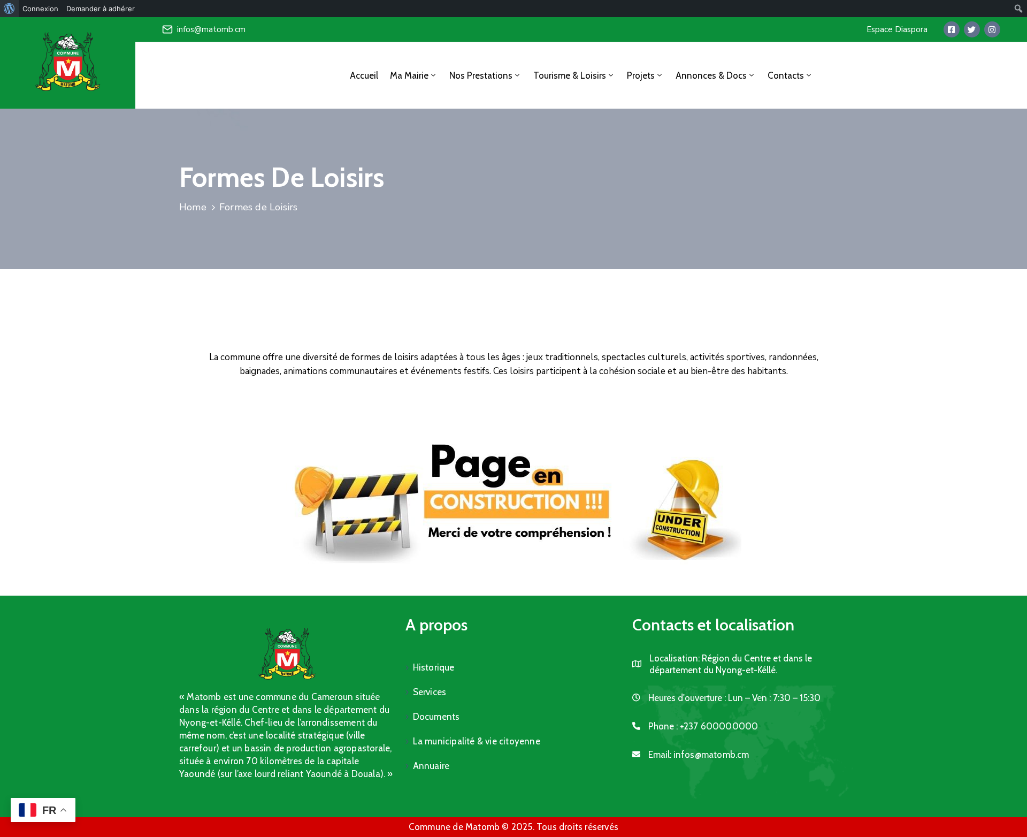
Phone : (703, 726)
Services (430, 692)
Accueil (364, 75)
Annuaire (431, 765)
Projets (641, 75)
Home (192, 207)
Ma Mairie (409, 75)
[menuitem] (9, 8)
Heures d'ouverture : (687, 698)
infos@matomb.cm (211, 29)
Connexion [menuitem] (40, 8)
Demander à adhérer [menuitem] (100, 8)
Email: (698, 754)
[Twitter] (972, 29)
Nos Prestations (480, 75)
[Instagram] (992, 29)
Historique (434, 667)
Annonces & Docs (711, 75)
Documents (436, 716)
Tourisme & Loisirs (569, 75)
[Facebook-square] (952, 29)
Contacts (786, 75)
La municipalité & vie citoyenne (476, 741)
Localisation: (674, 658)
